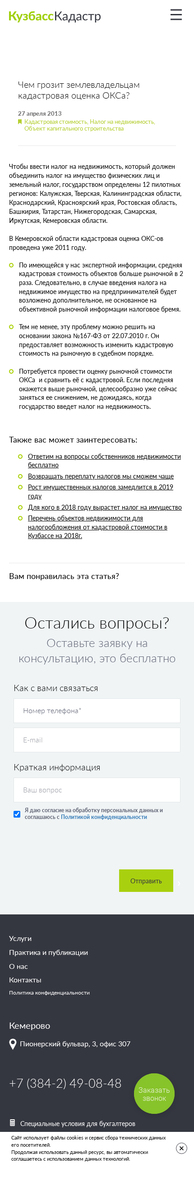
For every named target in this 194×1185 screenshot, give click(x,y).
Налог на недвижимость (122, 121)
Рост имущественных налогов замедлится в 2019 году (100, 491)
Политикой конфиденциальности (103, 817)
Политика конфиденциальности (49, 992)
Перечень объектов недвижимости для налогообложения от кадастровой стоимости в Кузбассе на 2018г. (97, 526)
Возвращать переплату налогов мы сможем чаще (101, 475)
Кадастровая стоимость (55, 121)
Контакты (25, 980)
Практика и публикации (48, 952)
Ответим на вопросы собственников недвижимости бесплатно (104, 461)
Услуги (20, 938)
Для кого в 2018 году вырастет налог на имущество (105, 506)
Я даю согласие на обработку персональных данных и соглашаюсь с (94, 814)
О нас (18, 966)
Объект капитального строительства (74, 128)
